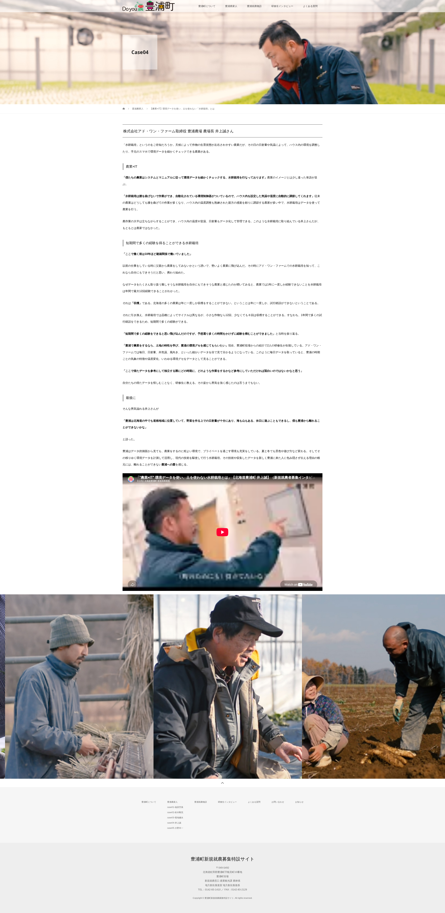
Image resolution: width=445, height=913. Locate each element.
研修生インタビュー (282, 6)
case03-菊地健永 (175, 817)
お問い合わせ (278, 802)
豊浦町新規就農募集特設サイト (222, 859)
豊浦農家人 (231, 6)
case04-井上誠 (174, 823)
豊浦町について (206, 6)
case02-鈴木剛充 (175, 812)
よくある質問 (310, 6)
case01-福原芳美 (175, 807)
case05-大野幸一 (175, 828)
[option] (74, 686)
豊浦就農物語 (254, 6)
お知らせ (299, 802)
